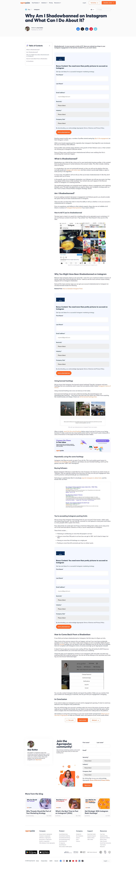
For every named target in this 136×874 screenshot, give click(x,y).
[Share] (78, 29)
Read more (38, 759)
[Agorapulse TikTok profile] (82, 860)
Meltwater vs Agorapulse (45, 837)
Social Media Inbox (63, 834)
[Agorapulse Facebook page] (61, 860)
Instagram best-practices (74, 208)
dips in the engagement (101, 138)
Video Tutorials (103, 841)
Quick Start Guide (91, 834)
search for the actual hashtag (72, 431)
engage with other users (73, 170)
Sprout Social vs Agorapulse (45, 834)
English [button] (105, 861)
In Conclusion (29, 61)
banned (62, 644)
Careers (78, 837)
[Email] (95, 29)
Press (77, 839)
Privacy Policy (44, 860)
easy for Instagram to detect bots (92, 478)
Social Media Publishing (64, 836)
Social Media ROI (63, 841)
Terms (37, 860)
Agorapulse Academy (105, 837)
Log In (84, 2)
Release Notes (103, 839)
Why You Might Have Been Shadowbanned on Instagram (37, 55)
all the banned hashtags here (88, 397)
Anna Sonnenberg (30, 815)
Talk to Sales (90, 839)
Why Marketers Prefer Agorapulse (47, 843)
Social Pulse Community (105, 843)
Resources (102, 846)
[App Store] (44, 852)
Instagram (36, 9)
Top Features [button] (35, 2)
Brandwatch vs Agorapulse (45, 839)
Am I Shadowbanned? (32, 52)
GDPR (51, 860)
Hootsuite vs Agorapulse (44, 836)
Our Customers (79, 836)
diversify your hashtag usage (62, 462)
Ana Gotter (32, 750)
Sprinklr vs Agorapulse (44, 841)
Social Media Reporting (64, 839)
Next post (94, 720)
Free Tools (102, 834)
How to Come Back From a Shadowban (36, 58)
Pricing (51, 2)
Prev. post (70, 720)
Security (56, 860)
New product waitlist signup (65, 846)
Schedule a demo (107, 2)
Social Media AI (62, 844)
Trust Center (103, 844)
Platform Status (90, 837)
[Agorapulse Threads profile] (67, 860)
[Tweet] (82, 29)
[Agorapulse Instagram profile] (64, 860)
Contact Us (78, 834)
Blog (29, 9)
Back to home (82, 720)
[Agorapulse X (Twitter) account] (70, 860)
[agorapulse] (25, 3)
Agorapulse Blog (103, 836)
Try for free (93, 2)
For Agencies (62, 843)
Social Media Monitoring (64, 837)
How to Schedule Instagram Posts (73, 288)
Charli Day (58, 815)
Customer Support (91, 836)
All (91, 9)
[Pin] (91, 29)
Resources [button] (57, 2)
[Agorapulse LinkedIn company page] (79, 860)
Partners (78, 841)
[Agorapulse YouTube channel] (73, 860)
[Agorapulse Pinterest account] (76, 860)
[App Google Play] (31, 852)
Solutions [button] (43, 2)
